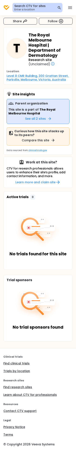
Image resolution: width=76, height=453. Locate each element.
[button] (32, 197)
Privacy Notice (14, 427)
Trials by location (16, 371)
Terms (8, 434)
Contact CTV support (20, 411)
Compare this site (35, 140)
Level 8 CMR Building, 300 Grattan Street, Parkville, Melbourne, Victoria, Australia (38, 78)
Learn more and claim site (35, 182)
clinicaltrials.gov (37, 150)
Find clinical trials (16, 363)
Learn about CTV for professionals (30, 395)
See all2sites (35, 119)
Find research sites (17, 387)
